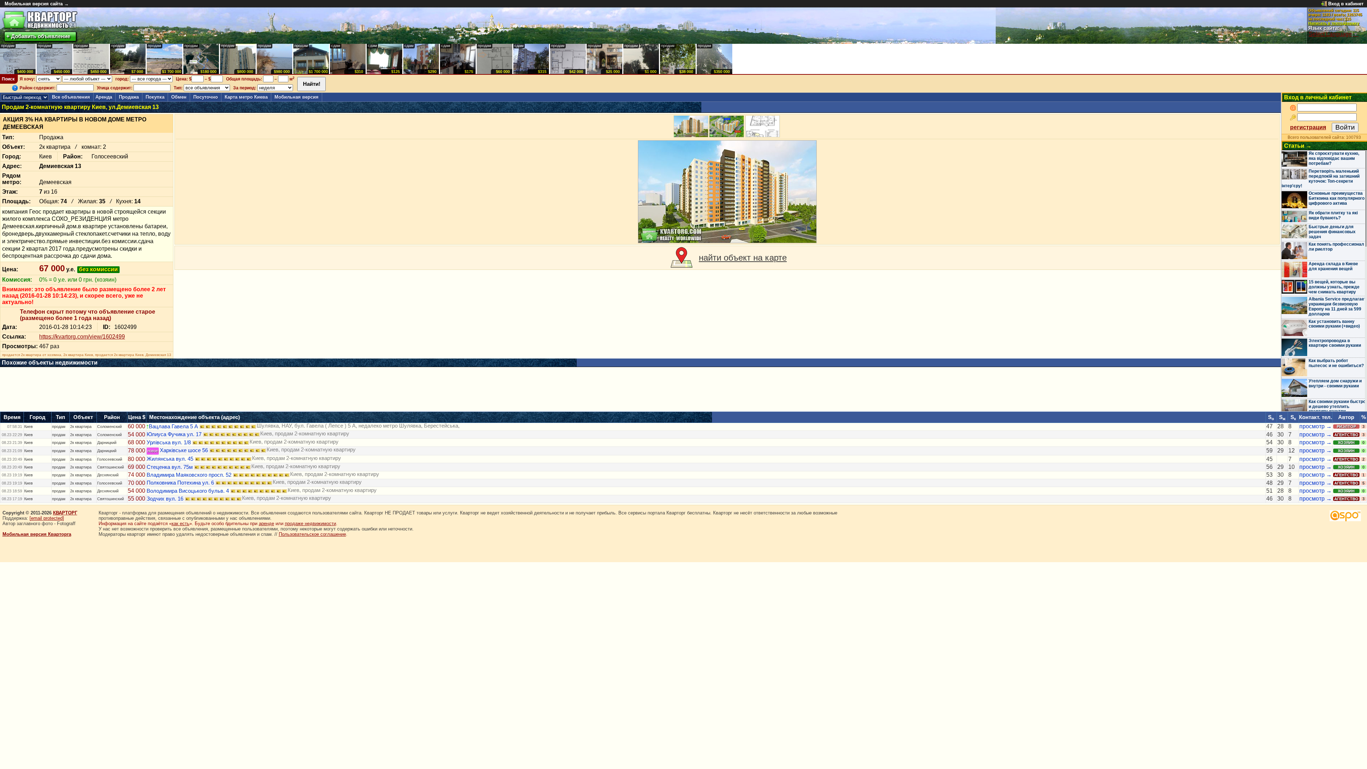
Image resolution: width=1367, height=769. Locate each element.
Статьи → (1297, 146)
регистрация (1308, 127)
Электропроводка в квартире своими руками (1335, 343)
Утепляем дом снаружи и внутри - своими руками (1335, 383)
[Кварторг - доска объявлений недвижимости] (40, 20)
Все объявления (71, 97)
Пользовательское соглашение (312, 534)
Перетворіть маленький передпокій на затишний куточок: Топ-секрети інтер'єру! (1321, 178)
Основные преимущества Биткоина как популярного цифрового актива (1337, 198)
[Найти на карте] (681, 257)
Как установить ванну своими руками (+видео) (1334, 324)
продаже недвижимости (310, 523)
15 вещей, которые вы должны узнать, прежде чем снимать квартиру (1334, 286)
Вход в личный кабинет (1318, 97)
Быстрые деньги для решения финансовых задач (1332, 231)
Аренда (103, 97)
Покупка (155, 97)
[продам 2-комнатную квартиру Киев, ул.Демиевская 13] (727, 191)
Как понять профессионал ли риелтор (1336, 247)
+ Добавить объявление (38, 36)
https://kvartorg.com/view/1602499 (82, 337)
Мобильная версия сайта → (37, 3)
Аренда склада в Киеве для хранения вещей (1333, 266)
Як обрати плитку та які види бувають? (1333, 215)
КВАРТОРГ (65, 513)
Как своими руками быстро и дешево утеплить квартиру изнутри (1337, 406)
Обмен (179, 97)
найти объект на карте (743, 257)
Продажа (129, 97)
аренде (266, 523)
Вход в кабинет (1345, 3)
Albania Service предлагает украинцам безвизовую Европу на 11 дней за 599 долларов (1337, 306)
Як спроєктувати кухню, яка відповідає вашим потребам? (1334, 158)
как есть (180, 523)
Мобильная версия (296, 97)
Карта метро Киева (246, 97)
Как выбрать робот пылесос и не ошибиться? (1336, 363)
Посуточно (205, 97)
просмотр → (1315, 426)
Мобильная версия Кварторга (36, 534)
